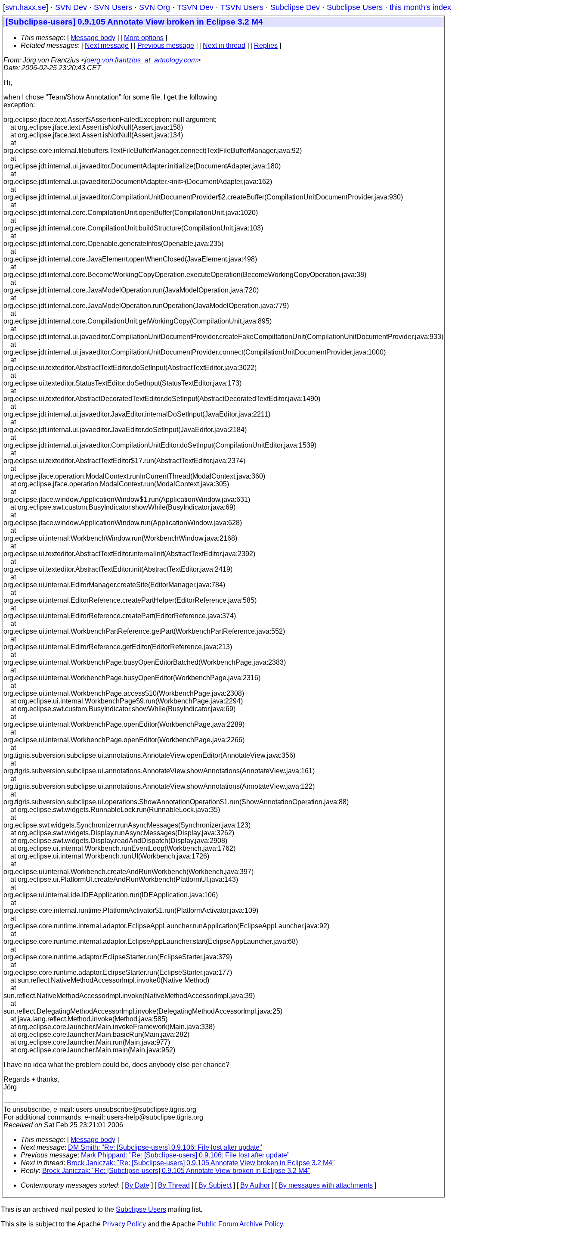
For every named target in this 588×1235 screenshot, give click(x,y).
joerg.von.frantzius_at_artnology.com (141, 60)
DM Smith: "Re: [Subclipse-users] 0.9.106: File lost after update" (165, 1147)
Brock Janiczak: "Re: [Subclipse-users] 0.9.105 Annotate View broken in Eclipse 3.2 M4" (201, 1163)
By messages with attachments (326, 1185)
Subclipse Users (355, 7)
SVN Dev (71, 7)
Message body (93, 37)
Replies (266, 45)
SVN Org (154, 7)
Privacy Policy (124, 1224)
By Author (255, 1185)
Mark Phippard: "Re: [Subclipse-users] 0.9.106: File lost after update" (185, 1155)
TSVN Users (241, 7)
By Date (137, 1185)
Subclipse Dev (295, 7)
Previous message (165, 45)
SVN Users (113, 7)
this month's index (420, 7)
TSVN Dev (195, 7)
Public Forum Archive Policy (240, 1224)
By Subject (215, 1185)
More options (144, 37)
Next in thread (224, 45)
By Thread (174, 1185)
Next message (107, 45)
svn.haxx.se (25, 7)
